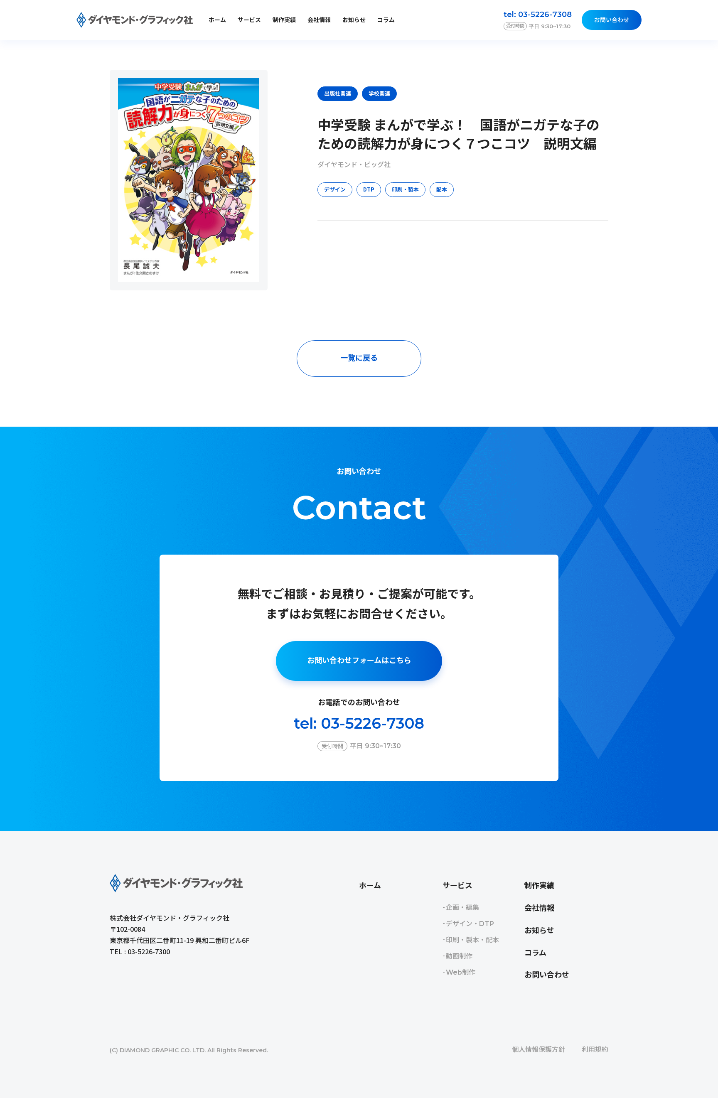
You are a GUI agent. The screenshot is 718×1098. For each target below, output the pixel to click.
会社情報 (319, 20)
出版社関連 (337, 93)
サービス (457, 885)
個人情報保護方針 (538, 1050)
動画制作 (459, 956)
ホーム (217, 20)
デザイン (335, 189)
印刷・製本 (405, 189)
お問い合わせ (611, 20)
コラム (386, 20)
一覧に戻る (359, 358)
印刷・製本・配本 (472, 940)
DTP (368, 189)
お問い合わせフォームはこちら (359, 660)
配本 (441, 189)
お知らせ (354, 20)
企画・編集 (462, 907)
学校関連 (379, 93)
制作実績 (284, 20)
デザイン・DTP (470, 924)
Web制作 (460, 972)
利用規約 (595, 1050)
